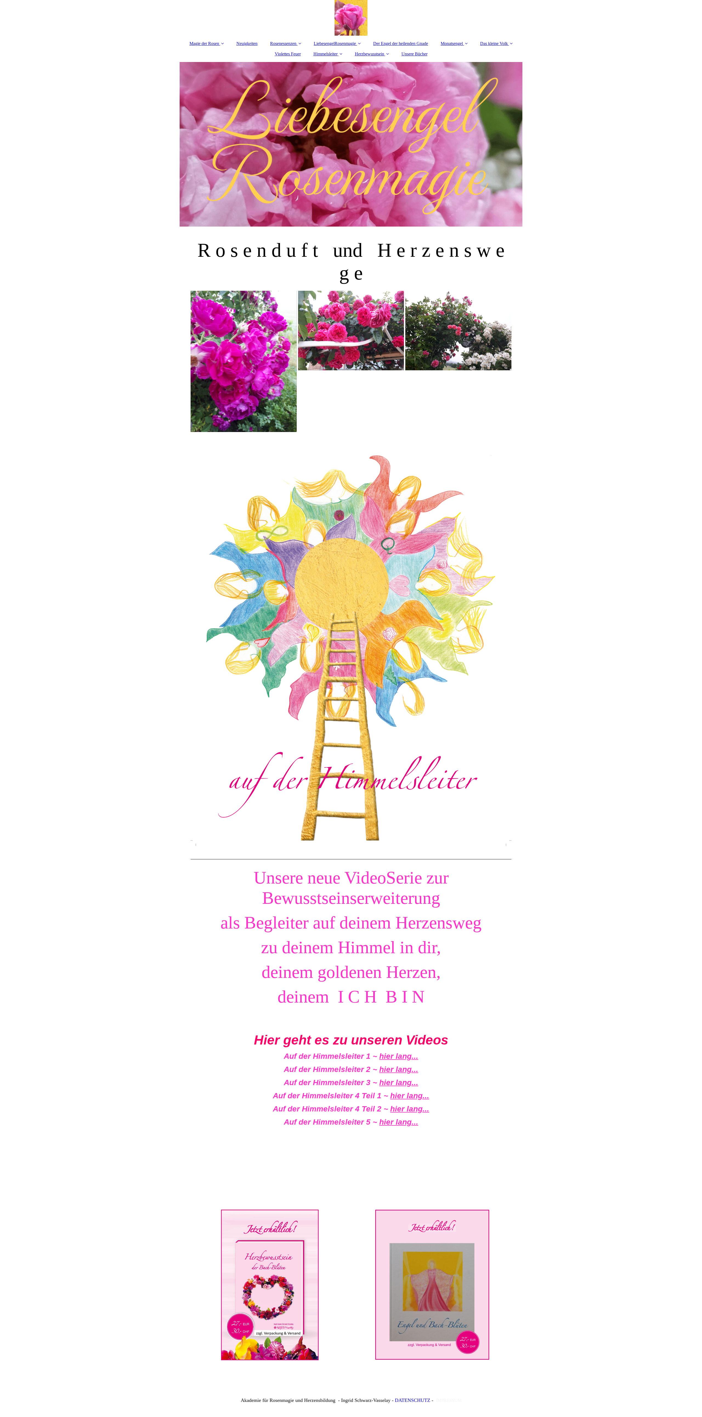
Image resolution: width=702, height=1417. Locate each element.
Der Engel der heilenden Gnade (400, 43)
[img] (351, 18)
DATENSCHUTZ (412, 1400)
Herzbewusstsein (369, 54)
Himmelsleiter (325, 54)
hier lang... (398, 1056)
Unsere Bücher (414, 54)
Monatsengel (452, 43)
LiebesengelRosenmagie (335, 43)
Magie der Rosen (204, 43)
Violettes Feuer (288, 54)
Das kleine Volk (494, 43)
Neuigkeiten (246, 43)
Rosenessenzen (283, 43)
